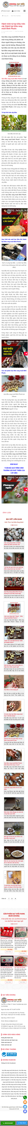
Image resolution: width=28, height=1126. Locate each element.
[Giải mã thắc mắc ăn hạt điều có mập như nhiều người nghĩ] (14, 657)
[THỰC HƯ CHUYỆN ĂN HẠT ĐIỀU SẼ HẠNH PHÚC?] (14, 632)
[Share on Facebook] (9, 898)
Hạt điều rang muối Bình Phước (12, 78)
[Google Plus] (12, 898)
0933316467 (8, 1123)
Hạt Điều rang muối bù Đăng (13, 1084)
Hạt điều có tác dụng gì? (11, 689)
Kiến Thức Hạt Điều (19, 31)
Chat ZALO (22, 1123)
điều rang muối (20, 1075)
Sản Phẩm (17, 11)
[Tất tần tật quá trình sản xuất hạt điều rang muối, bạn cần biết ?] (14, 559)
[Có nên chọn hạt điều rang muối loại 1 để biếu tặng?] (14, 706)
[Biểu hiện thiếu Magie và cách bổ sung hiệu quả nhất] (14, 804)
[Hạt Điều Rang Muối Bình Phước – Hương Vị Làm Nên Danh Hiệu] (14, 583)
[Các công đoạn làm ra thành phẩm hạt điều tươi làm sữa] (14, 534)
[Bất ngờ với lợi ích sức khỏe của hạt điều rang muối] (14, 828)
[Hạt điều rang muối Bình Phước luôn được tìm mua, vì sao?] (14, 755)
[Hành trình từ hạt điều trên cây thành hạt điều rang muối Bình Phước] (14, 4)
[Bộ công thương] (9, 1054)
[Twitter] (15, 898)
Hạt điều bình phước (10, 1096)
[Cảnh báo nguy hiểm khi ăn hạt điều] (14, 779)
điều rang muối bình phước (8, 1075)
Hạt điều (21, 1089)
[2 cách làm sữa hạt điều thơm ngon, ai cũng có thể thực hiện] (14, 877)
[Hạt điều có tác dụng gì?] (14, 681)
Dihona (12, 1077)
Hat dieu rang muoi (16, 1080)
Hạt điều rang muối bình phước (10, 1070)
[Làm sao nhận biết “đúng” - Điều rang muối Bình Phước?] (14, 608)
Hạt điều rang (22, 1073)
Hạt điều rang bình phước (11, 1073)
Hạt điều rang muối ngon (14, 1087)
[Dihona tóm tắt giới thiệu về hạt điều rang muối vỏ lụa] (14, 730)
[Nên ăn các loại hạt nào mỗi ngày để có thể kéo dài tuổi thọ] (14, 853)
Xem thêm (8, 951)
